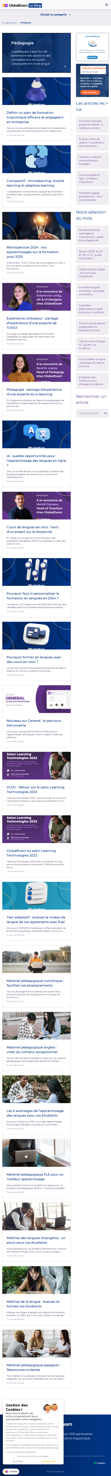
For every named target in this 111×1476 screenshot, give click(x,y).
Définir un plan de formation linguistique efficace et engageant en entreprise (35, 117)
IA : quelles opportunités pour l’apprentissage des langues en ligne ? (36, 460)
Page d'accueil (10, 23)
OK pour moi (48, 1461)
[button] (11, 1472)
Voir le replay (90, 92)
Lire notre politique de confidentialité (21, 1452)
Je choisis (18, 1461)
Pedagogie (25, 23)
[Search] (105, 413)
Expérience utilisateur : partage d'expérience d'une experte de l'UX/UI (32, 323)
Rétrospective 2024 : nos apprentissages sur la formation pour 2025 (33, 252)
